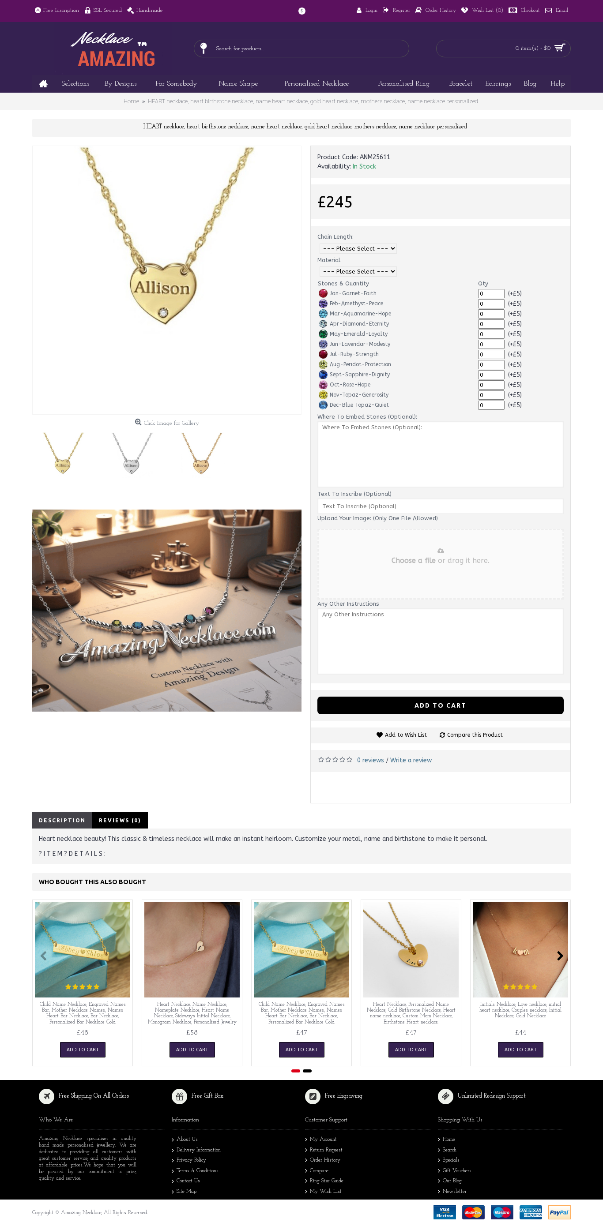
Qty (483, 283)
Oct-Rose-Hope (350, 385)
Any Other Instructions (348, 603)
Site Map (186, 1191)
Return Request (326, 1150)
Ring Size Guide (326, 1181)
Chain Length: (335, 236)
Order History (325, 1160)
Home (449, 1139)
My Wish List (326, 1191)
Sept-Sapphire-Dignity (360, 374)
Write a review (411, 760)
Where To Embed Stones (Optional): (367, 416)
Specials (451, 1160)
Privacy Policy (191, 1160)
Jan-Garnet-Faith (353, 293)
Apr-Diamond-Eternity (359, 324)
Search (449, 1150)
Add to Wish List (406, 735)
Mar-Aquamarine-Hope (360, 314)
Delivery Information (199, 1150)
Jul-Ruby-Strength (354, 354)
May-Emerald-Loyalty (359, 334)
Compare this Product (475, 735)
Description (62, 820)
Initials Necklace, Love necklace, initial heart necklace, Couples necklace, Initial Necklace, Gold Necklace (520, 1010)
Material (328, 260)
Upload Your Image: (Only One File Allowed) (377, 518)
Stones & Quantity (343, 283)
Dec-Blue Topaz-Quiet (359, 405)
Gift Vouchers (457, 1171)
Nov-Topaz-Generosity (359, 395)
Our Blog (452, 1181)
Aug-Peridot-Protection (360, 364)
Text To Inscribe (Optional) (354, 494)
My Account (323, 1139)
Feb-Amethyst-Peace (356, 303)
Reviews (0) (120, 820)
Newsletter (455, 1191)
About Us (187, 1139)
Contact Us (188, 1181)
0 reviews (370, 760)
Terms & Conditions (198, 1171)
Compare (319, 1171)
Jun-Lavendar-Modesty (360, 344)
